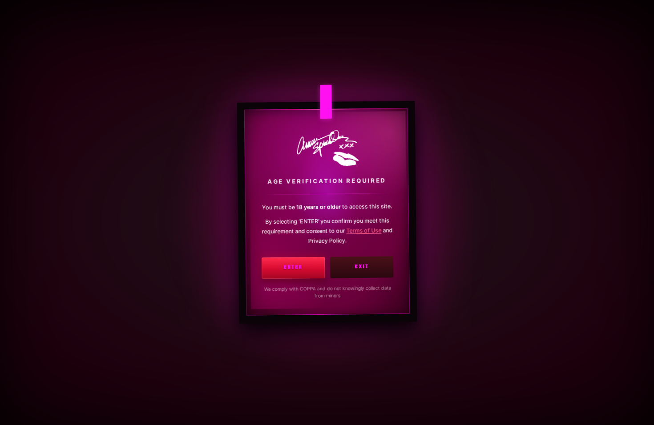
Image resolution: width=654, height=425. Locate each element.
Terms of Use (363, 230)
